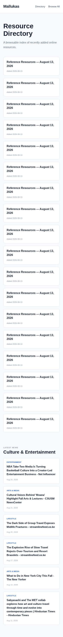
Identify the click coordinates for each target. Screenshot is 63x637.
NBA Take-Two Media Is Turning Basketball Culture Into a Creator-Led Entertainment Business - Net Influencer (31, 470)
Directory (40, 6)
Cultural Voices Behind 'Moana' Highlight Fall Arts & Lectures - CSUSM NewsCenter (31, 498)
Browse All (54, 6)
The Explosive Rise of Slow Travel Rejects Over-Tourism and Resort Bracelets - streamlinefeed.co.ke (27, 551)
